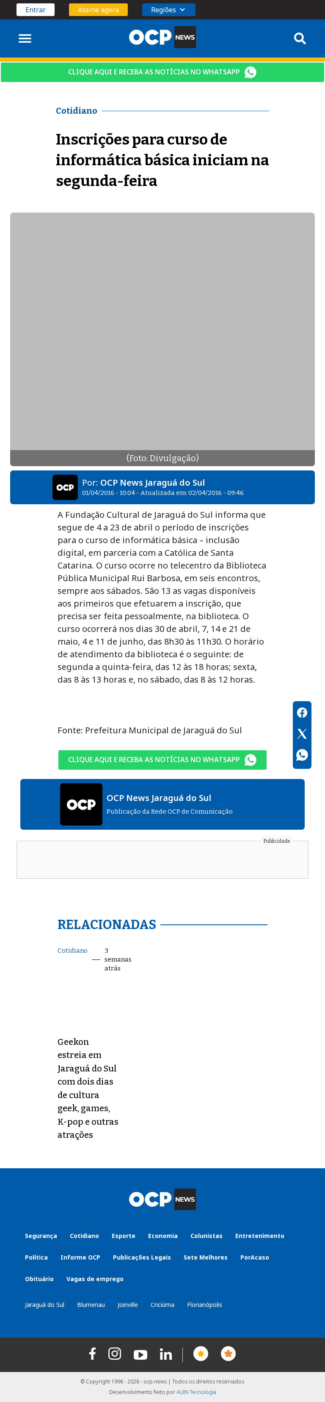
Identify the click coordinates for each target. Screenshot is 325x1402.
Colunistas (206, 1236)
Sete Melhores (206, 1257)
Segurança (41, 1236)
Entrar (35, 9)
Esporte (123, 1236)
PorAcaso (254, 1257)
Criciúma (162, 1305)
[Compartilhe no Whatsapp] (302, 756)
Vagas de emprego (95, 1279)
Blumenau (91, 1305)
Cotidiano (73, 950)
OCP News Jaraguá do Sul (152, 482)
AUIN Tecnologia (196, 1392)
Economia (163, 1236)
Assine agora (98, 9)
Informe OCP (80, 1257)
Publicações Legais (142, 1257)
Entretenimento (259, 1236)
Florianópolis (204, 1305)
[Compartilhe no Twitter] (302, 735)
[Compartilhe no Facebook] (302, 713)
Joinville (128, 1305)
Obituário (39, 1279)
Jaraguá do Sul (44, 1305)
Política (36, 1257)
